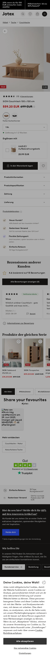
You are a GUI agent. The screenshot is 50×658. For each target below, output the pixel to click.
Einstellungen (25, 653)
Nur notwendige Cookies (25, 648)
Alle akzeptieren (25, 641)
